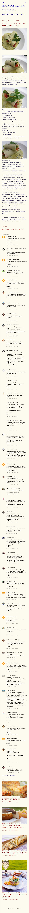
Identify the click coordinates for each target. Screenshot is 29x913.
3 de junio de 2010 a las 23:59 (12, 708)
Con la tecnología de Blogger (15, 908)
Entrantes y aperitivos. (14, 229)
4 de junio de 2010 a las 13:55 (12, 734)
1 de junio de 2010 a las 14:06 (12, 309)
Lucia (7, 767)
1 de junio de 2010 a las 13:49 (12, 275)
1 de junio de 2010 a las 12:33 (12, 244)
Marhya (8, 380)
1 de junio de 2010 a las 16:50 (12, 376)
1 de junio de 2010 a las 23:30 (12, 522)
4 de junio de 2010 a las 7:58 (12, 722)
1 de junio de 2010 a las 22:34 (12, 494)
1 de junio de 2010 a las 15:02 (12, 320)
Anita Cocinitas (10, 270)
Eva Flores (9, 303)
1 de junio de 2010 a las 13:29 (12, 266)
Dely (7, 511)
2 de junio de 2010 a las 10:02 (12, 563)
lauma (8, 552)
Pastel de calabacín (11, 799)
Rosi (7, 690)
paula (7, 581)
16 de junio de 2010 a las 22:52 (12, 763)
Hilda (7, 749)
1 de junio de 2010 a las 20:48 (12, 472)
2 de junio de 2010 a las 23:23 (12, 648)
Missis (7, 449)
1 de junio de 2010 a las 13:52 (12, 299)
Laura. (7, 339)
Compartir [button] (5, 226)
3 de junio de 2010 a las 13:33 (12, 671)
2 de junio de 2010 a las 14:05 (12, 599)
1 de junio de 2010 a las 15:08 (12, 335)
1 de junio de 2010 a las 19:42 (12, 430)
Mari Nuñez (9, 712)
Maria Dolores (9, 640)
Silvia (7, 592)
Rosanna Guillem (10, 652)
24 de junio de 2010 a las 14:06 (12, 772)
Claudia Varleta (10, 726)
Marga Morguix (10, 603)
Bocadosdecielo (13, 5)
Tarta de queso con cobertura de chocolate (14, 826)
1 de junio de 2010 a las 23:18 (12, 507)
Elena (8, 464)
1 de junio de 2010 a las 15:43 (12, 346)
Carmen (8, 279)
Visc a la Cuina (9, 488)
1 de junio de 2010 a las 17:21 (11, 398)
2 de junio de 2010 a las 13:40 (12, 588)
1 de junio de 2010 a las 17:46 (12, 416)
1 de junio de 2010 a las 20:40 (12, 460)
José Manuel (9, 292)
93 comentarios (13, 855)
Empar (8, 537)
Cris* (7, 675)
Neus (7, 369)
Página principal (10, 14)
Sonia (7, 236)
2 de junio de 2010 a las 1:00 (12, 548)
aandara (8, 738)
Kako (7, 434)
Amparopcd (9, 259)
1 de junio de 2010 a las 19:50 (12, 445)
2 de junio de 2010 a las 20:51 (12, 636)
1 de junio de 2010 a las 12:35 (12, 255)
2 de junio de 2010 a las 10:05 (12, 577)
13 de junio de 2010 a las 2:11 (11, 745)
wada (7, 498)
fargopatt (8, 350)
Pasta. (22, 229)
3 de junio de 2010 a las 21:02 (12, 686)
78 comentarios (13, 802)
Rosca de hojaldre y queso (14, 853)
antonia (8, 476)
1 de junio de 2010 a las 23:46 (12, 533)
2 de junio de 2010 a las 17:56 (12, 623)
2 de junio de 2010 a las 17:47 (12, 612)
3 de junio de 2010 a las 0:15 (11, 659)
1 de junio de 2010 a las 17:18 (12, 389)
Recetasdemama (10, 420)
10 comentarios (13, 899)
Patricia (8, 313)
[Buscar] (26, 2)
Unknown (8, 663)
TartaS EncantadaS (11, 393)
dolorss (8, 627)
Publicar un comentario (8, 775)
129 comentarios (13, 830)
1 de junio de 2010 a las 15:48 (12, 365)
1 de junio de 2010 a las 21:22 (12, 484)
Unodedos (9, 324)
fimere (8, 616)
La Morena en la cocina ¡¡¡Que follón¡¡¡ (15, 248)
